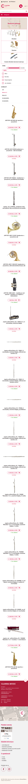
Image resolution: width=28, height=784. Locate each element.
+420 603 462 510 (4, 695)
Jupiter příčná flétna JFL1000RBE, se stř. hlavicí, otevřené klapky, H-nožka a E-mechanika (14, 582)
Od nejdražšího (5, 100)
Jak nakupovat (5, 745)
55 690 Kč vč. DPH (12, 156)
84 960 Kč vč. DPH (12, 271)
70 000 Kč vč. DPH (12, 242)
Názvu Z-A (4, 95)
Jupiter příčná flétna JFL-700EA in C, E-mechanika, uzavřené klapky (14, 322)
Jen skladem (8, 83)
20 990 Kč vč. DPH (12, 530)
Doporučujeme (8, 80)
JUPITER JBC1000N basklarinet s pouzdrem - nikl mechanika (14, 149)
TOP (3, 89)
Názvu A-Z (4, 92)
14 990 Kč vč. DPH (12, 444)
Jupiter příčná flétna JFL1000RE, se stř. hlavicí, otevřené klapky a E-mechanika (14, 610)
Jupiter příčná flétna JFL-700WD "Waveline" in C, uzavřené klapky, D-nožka (14, 495)
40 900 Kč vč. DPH (12, 588)
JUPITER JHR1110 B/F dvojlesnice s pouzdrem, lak (14, 236)
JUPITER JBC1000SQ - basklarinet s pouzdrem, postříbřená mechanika (14, 178)
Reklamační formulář (7, 750)
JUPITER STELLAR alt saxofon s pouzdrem (14, 667)
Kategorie (6, 14)
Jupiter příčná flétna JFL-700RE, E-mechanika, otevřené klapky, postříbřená (14, 408)
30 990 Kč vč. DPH (12, 214)
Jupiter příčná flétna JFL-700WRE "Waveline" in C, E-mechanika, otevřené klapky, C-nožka (14, 553)
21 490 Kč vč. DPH (12, 559)
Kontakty (4, 760)
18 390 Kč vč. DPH (12, 501)
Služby (3, 758)
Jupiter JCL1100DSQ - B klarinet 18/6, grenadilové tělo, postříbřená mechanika (14, 207)
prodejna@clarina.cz (5, 693)
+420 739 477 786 (4, 692)
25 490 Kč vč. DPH (12, 674)
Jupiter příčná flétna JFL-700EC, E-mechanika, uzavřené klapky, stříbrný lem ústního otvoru (14, 381)
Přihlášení (13, 1)
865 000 (22, 67)
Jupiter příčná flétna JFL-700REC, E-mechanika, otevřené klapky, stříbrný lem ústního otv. (14, 438)
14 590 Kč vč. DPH (12, 329)
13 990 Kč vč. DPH (12, 415)
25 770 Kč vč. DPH (12, 645)
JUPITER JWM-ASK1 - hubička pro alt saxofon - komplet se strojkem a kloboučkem (14, 294)
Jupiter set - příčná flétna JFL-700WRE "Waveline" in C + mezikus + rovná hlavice (14, 638)
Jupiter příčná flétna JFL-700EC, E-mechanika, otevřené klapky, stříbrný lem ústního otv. (14, 352)
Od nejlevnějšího (5, 98)
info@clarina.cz (4, 697)
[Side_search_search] (26, 11)
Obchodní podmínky (7, 746)
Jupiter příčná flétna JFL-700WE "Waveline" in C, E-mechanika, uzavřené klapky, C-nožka (14, 524)
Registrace (5, 1)
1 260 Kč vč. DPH (13, 300)
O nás (3, 757)
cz (25, 6)
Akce (6, 73)
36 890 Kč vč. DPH (12, 616)
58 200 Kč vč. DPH (12, 185)
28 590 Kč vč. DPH (12, 127)
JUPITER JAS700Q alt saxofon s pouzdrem (14, 121)
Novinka (7, 76)
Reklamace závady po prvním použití (11, 748)
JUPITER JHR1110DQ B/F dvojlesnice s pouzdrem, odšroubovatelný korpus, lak (14, 265)
